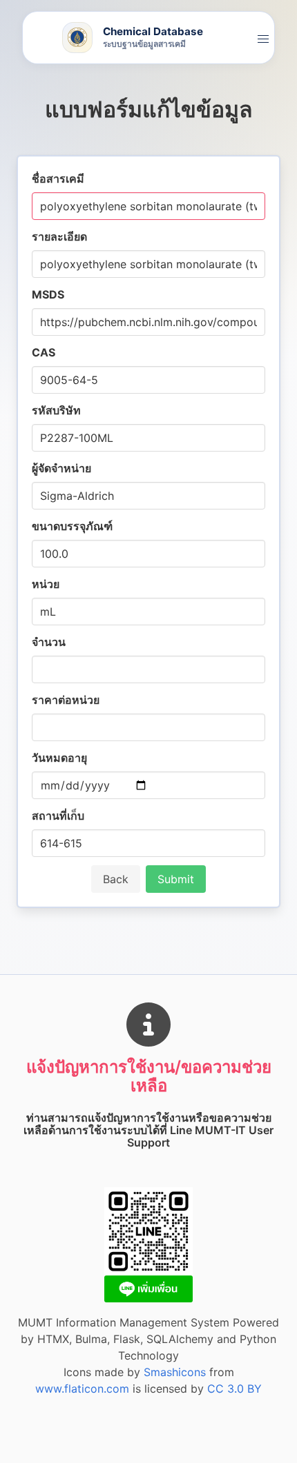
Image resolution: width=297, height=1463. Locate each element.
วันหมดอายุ (59, 758)
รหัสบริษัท (56, 410)
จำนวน (49, 642)
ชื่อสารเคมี (58, 178)
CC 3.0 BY (234, 1388)
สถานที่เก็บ (58, 816)
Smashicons (175, 1372)
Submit (175, 879)
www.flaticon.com (82, 1388)
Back (115, 879)
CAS (43, 352)
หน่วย (45, 584)
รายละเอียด (59, 236)
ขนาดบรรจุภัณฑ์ (72, 526)
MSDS (48, 294)
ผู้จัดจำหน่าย (61, 468)
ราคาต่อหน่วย (65, 700)
